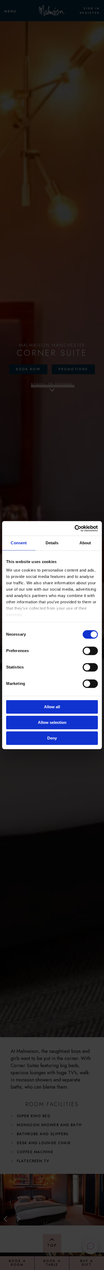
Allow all (52, 707)
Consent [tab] (19, 543)
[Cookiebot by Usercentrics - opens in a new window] (75, 528)
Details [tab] (52, 543)
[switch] (90, 651)
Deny (52, 738)
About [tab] (85, 543)
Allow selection (52, 722)
